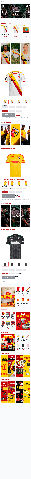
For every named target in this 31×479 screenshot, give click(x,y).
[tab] (5, 102)
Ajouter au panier (9, 114)
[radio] (3, 107)
